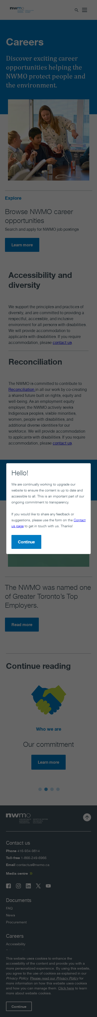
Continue (26, 541)
